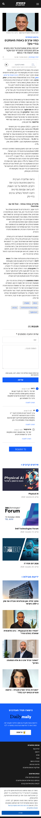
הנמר (37, 758)
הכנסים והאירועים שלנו (32, 777)
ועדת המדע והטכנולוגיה (29, 307)
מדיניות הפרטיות (34, 764)
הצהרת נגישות (34, 761)
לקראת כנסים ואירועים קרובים (30, 783)
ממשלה (26, 303)
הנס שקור (33, 312)
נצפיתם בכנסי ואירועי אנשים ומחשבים (27, 780)
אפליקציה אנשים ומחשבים (31, 767)
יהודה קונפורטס (33, 57)
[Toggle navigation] (36, 4)
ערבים (15, 307)
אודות (37, 755)
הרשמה (19, 732)
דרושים (37, 752)
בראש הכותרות (32, 37)
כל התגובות (20, 449)
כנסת (35, 303)
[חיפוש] (3, 4)
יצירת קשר (36, 749)
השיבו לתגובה (30, 402)
